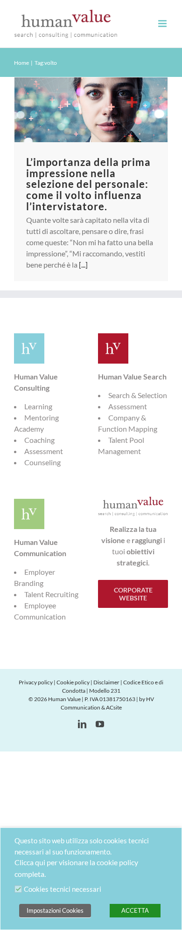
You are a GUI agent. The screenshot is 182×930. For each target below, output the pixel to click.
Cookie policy (73, 682)
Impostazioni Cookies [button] (55, 910)
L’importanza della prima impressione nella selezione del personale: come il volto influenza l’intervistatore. (88, 184)
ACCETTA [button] (135, 910)
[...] (83, 264)
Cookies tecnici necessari (62, 889)
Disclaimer (106, 682)
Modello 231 (104, 690)
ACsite (114, 707)
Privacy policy (36, 682)
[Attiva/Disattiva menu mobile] (163, 23)
